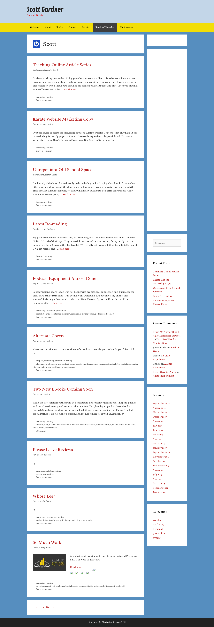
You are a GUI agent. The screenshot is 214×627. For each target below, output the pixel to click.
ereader (100, 424)
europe (108, 424)
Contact (72, 27)
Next (50, 607)
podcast (98, 313)
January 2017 (160, 447)
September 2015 (161, 465)
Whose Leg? (44, 496)
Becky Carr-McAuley (164, 371)
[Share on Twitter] (78, 574)
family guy (54, 520)
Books (59, 27)
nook (60, 367)
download (40, 586)
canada (92, 424)
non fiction (42, 367)
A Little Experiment (163, 375)
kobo (117, 364)
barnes (52, 424)
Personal (40, 202)
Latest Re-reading (50, 224)
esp (105, 364)
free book (65, 586)
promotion (61, 310)
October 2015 (160, 461)
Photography (126, 27)
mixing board (88, 313)
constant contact (61, 364)
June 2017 (158, 430)
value (90, 520)
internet (57, 313)
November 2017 (161, 412)
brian (45, 520)
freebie (74, 586)
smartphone (51, 427)
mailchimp (126, 364)
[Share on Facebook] (72, 574)
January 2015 (160, 492)
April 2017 (158, 438)
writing (50, 97)
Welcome (34, 27)
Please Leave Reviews (53, 449)
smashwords (69, 367)
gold (62, 520)
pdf (123, 586)
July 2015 (157, 474)
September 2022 (161, 403)
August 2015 (159, 470)
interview (66, 313)
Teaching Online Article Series (62, 65)
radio (106, 313)
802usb (39, 313)
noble (127, 424)
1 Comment (41, 431)
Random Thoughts (104, 27)
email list (50, 586)
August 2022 (159, 407)
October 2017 (160, 416)
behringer (47, 313)
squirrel (50, 474)
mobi (112, 586)
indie (73, 520)
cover (72, 364)
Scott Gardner (45, 10)
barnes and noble (79, 424)
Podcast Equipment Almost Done (64, 278)
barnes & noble (64, 424)
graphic (39, 360)
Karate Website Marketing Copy (63, 119)
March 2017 (159, 443)
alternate (40, 364)
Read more (70, 89)
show (111, 313)
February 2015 (160, 487)
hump (67, 520)
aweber (49, 364)
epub (58, 586)
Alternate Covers (48, 336)
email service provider (93, 364)
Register (86, 27)
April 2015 (158, 479)
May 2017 (158, 434)
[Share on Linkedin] (83, 574)
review (39, 474)
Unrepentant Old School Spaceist (65, 169)
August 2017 (159, 421)
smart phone (38, 427)
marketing (41, 97)
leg (78, 520)
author (39, 520)
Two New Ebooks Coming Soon (63, 389)
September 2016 (161, 452)
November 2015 (161, 456)
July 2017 (157, 425)
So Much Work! (47, 542)
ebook (79, 364)
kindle (111, 364)
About (48, 27)
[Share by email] (88, 574)
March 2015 (159, 483)
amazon (39, 424)
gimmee (82, 586)
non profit (52, 367)
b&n (46, 424)
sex (44, 474)
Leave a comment (44, 100)
